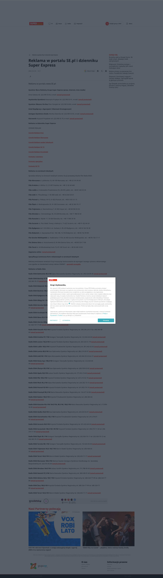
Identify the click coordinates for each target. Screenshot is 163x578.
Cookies (60, 315)
